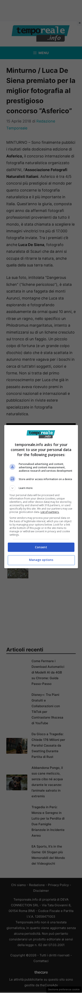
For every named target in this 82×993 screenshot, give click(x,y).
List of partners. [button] (50, 512)
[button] (41, 488)
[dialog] (41, 496)
